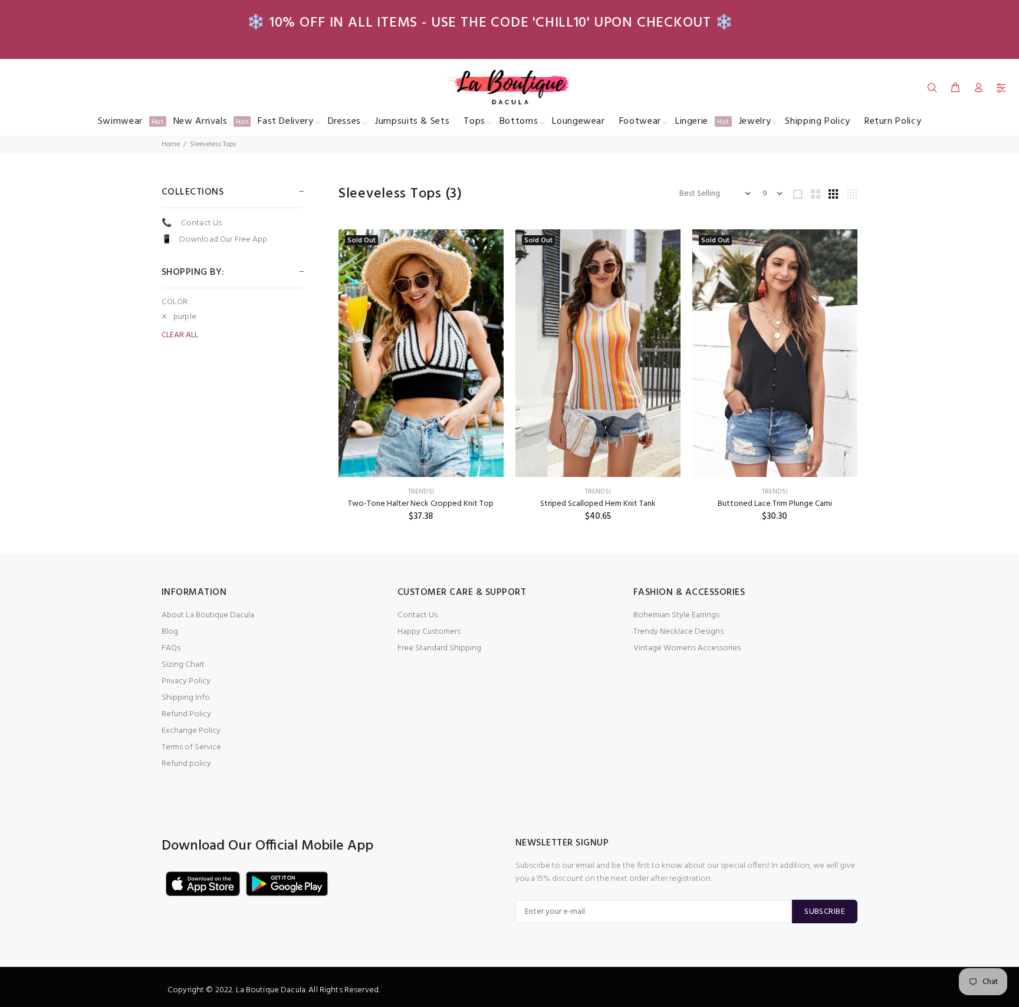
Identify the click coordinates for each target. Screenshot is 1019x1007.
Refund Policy (186, 714)
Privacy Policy (186, 681)
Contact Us (417, 615)
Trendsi (421, 492)
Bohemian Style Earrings (676, 615)
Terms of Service (191, 747)
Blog (170, 632)
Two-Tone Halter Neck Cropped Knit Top (421, 504)
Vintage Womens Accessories (687, 648)
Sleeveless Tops (213, 144)
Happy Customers (429, 632)
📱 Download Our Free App (215, 239)
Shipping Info (186, 698)
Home (171, 144)
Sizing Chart (183, 665)
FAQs (171, 648)
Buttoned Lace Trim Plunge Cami (775, 504)
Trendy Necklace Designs (678, 632)
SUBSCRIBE (824, 912)
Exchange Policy (191, 731)
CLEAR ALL (180, 335)
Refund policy (186, 764)
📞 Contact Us (192, 223)
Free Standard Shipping (439, 648)
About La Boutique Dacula (208, 615)
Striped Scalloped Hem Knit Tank (598, 504)
